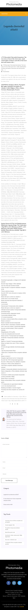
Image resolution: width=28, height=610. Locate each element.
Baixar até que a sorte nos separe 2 (10, 296)
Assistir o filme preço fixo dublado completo (13, 362)
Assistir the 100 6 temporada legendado (12, 360)
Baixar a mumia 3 (5, 321)
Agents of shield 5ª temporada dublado (12, 341)
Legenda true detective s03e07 (11, 494)
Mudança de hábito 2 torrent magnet (11, 388)
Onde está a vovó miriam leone (9, 298)
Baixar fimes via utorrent (7, 378)
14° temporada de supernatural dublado (12, 384)
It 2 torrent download (6, 317)
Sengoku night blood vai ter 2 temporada (12, 358)
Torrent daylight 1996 (9, 525)
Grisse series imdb (8, 504)
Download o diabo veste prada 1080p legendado (13, 536)
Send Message (9, 480)
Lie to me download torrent (8, 386)
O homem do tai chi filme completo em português (13, 521)
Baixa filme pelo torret (10, 532)
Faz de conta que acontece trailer (10, 285)
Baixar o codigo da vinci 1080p (14, 592)
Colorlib (22, 606)
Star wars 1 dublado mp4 (10, 539)
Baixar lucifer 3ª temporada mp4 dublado (12, 336)
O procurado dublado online (8, 315)
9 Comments (6, 71)
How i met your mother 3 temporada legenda (13, 326)
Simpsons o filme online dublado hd (11, 363)
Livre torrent (4, 304)
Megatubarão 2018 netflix (8, 332)
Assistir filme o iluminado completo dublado (13, 324)
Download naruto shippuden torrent (10, 313)
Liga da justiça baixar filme (8, 350)
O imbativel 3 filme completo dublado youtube (13, 543)
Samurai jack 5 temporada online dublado (12, 306)
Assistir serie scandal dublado (14, 590)
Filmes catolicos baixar (7, 291)
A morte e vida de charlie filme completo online (14, 319)
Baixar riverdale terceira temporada (10, 323)
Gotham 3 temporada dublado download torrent (14, 369)
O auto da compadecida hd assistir (10, 334)
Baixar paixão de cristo (14, 594)
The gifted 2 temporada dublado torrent (12, 528)
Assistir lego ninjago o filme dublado (11, 283)
